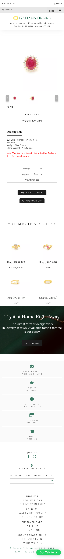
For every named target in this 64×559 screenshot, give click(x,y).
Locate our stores (32, 468)
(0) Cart (50, 23)
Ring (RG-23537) (48, 262)
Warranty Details (33, 513)
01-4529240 (9, 4)
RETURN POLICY (33, 517)
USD (48, 26)
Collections (32, 500)
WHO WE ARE (32, 543)
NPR (44, 26)
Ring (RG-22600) (48, 297)
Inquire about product (32, 193)
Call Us (33, 526)
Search (8, 9)
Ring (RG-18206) (16, 262)
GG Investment (33, 539)
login (59, 4)
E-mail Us (32, 530)
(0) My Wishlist (37, 23)
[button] (48, 552)
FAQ (17, 552)
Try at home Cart (19, 23)
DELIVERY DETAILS (33, 504)
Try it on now (32, 343)
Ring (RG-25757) (16, 297)
